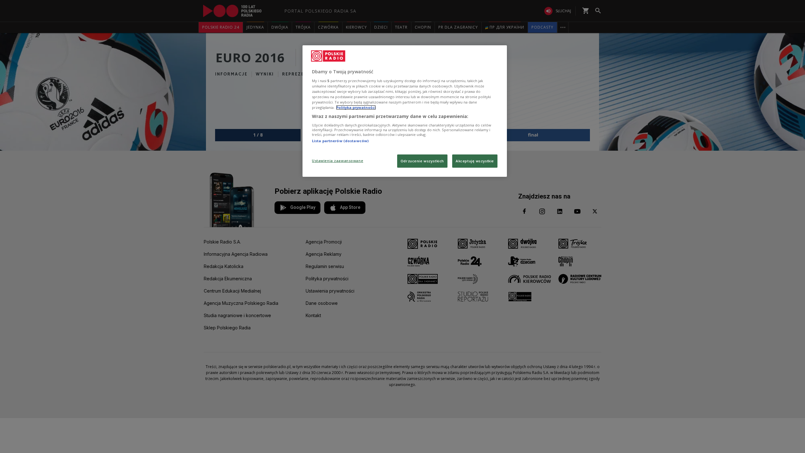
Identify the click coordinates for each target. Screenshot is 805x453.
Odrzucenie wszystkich (422, 161)
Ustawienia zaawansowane (337, 160)
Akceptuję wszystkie (475, 161)
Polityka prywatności (356, 107)
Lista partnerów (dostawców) (340, 140)
